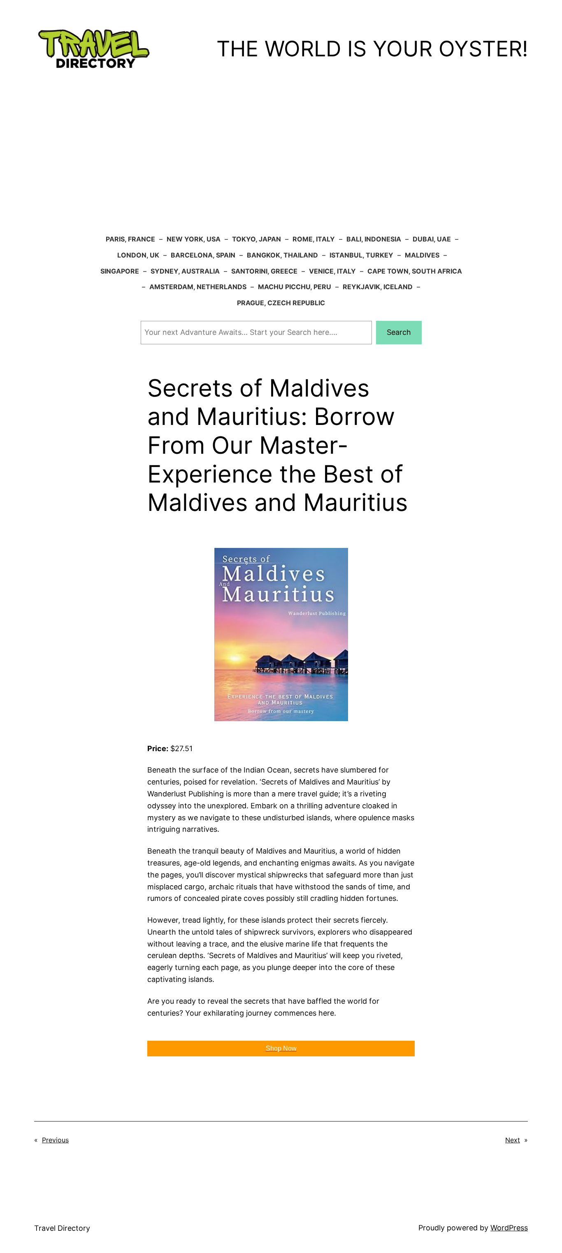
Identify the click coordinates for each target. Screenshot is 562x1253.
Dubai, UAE (432, 239)
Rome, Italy (314, 239)
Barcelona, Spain (203, 255)
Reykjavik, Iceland (378, 287)
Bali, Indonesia (373, 239)
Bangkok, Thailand (282, 255)
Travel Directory (62, 1228)
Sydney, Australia (185, 271)
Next (512, 1140)
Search (399, 332)
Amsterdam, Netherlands (197, 287)
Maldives (422, 255)
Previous (55, 1140)
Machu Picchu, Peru (294, 287)
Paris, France (130, 239)
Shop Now (281, 1048)
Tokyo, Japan (256, 239)
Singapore (119, 271)
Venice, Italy (332, 271)
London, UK (138, 255)
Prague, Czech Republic (281, 303)
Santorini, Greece (264, 271)
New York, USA (194, 239)
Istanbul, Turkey (361, 255)
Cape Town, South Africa (414, 271)
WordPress (509, 1227)
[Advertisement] (281, 165)
